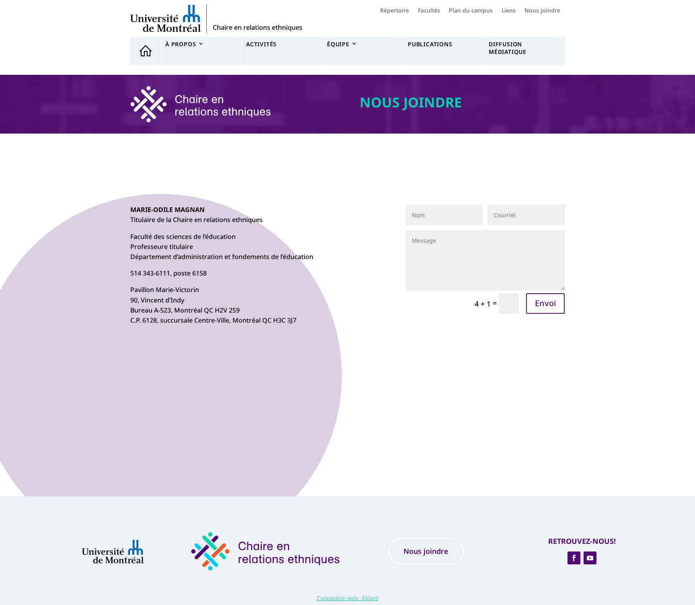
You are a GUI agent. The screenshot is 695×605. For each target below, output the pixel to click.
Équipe (338, 44)
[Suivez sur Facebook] (574, 557)
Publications (430, 44)
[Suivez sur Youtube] (590, 557)
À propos (180, 44)
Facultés (429, 11)
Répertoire (394, 11)
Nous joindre (542, 11)
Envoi (545, 303)
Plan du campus (471, 11)
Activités (261, 44)
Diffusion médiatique (507, 48)
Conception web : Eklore (347, 598)
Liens (509, 11)
